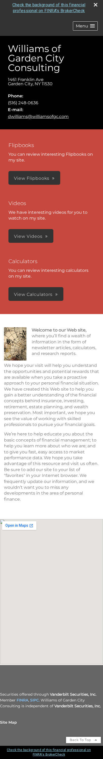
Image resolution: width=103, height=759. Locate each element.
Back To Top (81, 740)
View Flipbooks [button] (31, 178)
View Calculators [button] (33, 294)
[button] (85, 26)
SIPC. (35, 700)
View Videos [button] (28, 236)
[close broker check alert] (95, 5)
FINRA (22, 700)
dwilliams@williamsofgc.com (38, 116)
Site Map (8, 722)
